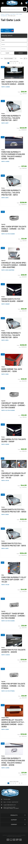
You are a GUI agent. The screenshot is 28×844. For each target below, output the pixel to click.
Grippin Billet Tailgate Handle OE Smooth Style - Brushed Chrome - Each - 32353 (13, 723)
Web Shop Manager (16, 836)
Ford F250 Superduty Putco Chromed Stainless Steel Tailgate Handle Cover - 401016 (13, 761)
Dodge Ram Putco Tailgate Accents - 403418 (13, 651)
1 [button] (8, 783)
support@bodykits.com (10, 804)
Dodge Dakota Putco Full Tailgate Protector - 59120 (13, 510)
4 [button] (13, 783)
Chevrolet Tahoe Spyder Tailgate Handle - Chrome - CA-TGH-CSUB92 (13, 615)
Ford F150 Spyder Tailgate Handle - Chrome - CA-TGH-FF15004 (13, 686)
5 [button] (15, 783)
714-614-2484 (7, 799)
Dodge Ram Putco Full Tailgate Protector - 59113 (13, 544)
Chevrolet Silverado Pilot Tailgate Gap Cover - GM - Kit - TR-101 (13, 475)
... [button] (17, 783)
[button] (6, 783)
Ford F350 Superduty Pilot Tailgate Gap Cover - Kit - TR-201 (13, 579)
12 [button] (19, 783)
